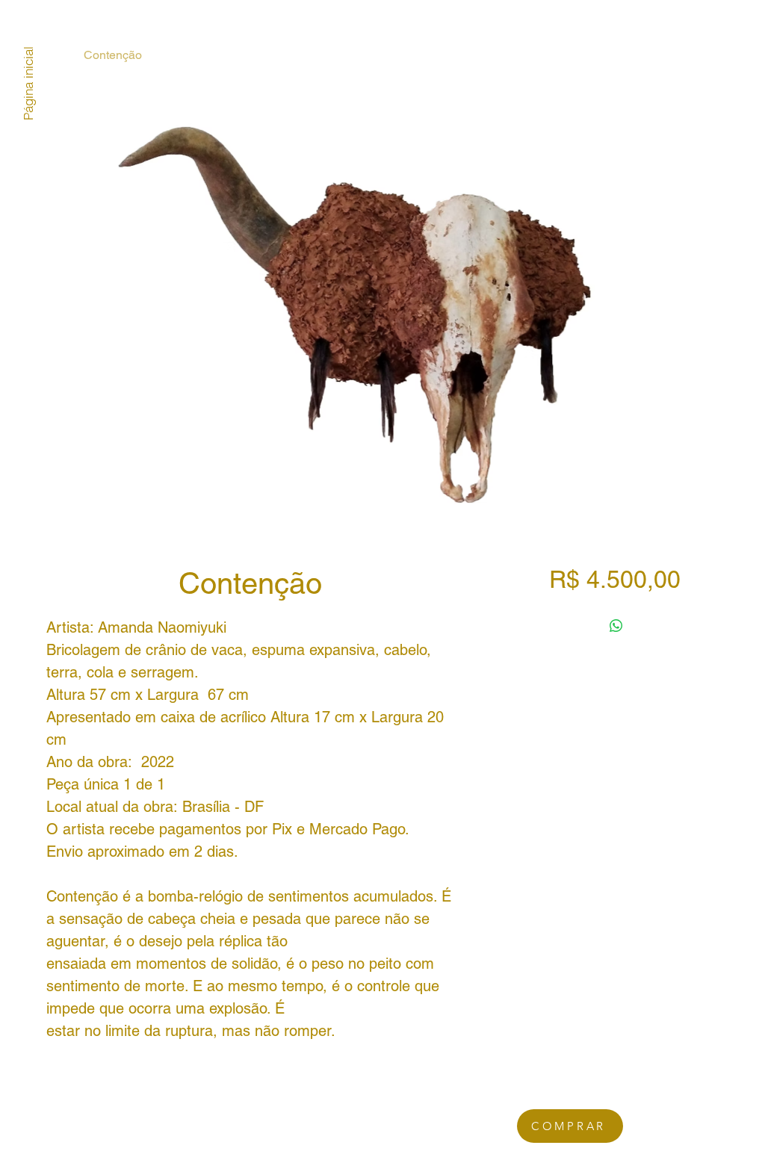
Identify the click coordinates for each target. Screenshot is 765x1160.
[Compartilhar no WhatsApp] (616, 626)
